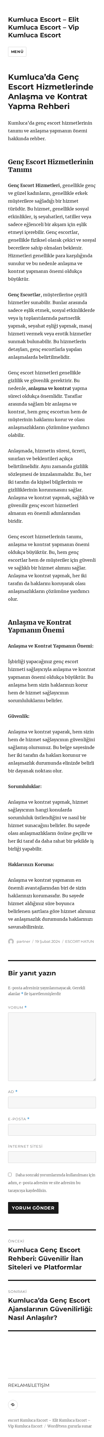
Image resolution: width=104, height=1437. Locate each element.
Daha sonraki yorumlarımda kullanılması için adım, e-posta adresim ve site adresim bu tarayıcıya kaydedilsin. (51, 1183)
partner (23, 941)
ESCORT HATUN (79, 941)
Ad (13, 1091)
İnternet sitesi (25, 1146)
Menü (17, 51)
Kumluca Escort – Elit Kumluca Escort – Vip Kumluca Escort (43, 27)
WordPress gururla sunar (69, 1426)
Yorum (17, 1007)
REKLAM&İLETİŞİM (28, 1385)
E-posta (19, 1119)
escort (13, 1420)
